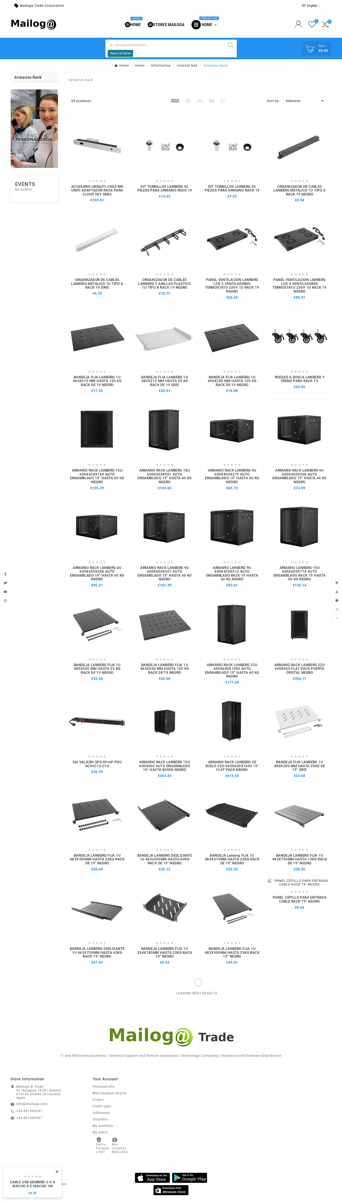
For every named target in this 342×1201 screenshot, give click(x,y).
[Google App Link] (189, 1177)
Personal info (104, 1086)
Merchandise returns (110, 1093)
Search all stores (120, 53)
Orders (98, 1100)
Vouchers (100, 1119)
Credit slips (102, 1106)
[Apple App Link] (152, 1177)
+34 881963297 (29, 1111)
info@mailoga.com (31, 1104)
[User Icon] (300, 24)
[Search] (230, 45)
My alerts (100, 1132)
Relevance (305, 101)
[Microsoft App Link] (171, 1190)
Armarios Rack (28, 77)
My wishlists (103, 1126)
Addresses (101, 1113)
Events (25, 184)
